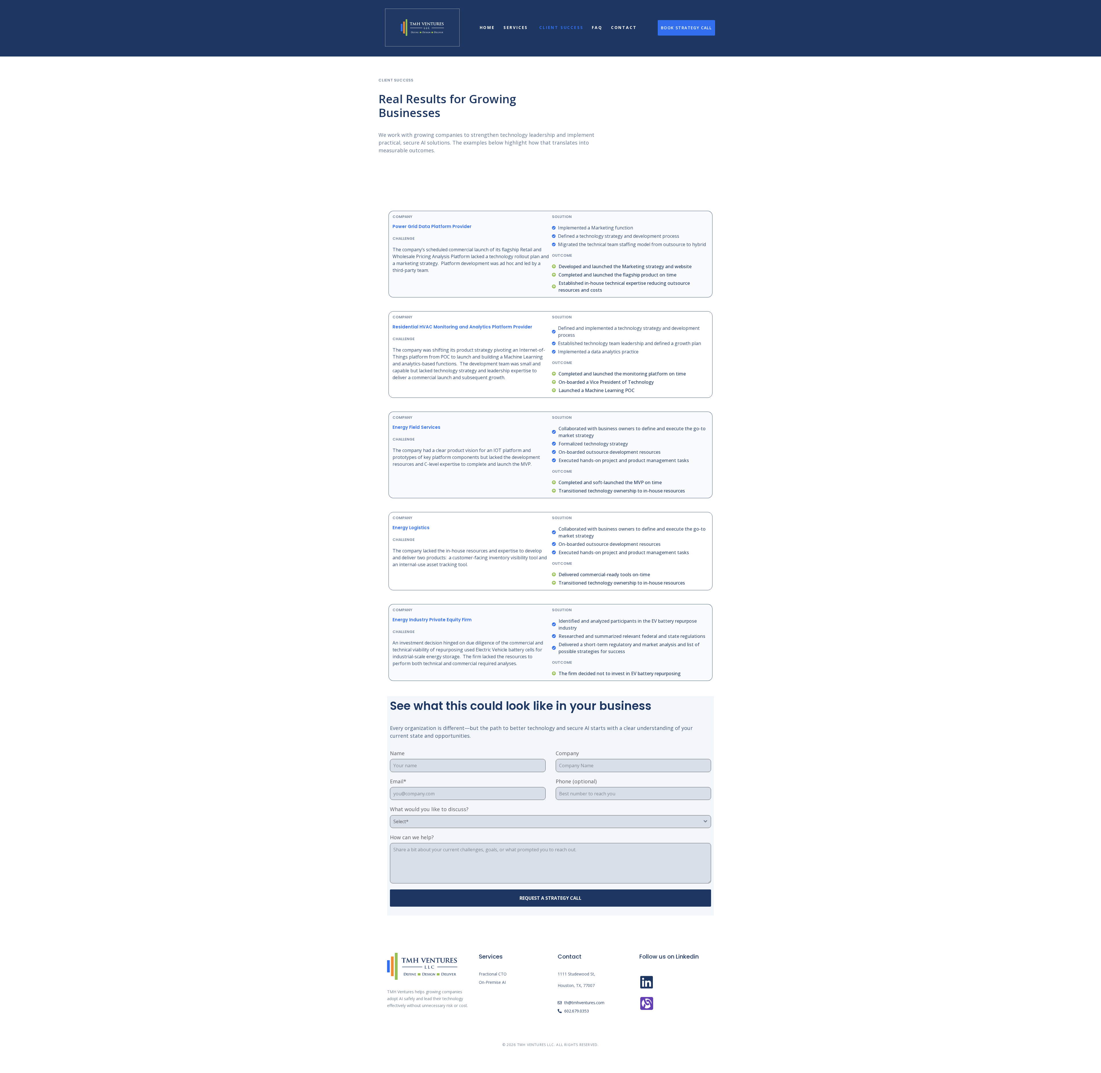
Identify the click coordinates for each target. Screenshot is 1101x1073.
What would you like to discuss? (429, 809)
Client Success (561, 27)
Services (515, 27)
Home (487, 27)
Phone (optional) (576, 781)
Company (567, 753)
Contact (624, 27)
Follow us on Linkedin (669, 957)
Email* (398, 781)
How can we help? (412, 837)
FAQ (597, 27)
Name (397, 753)
